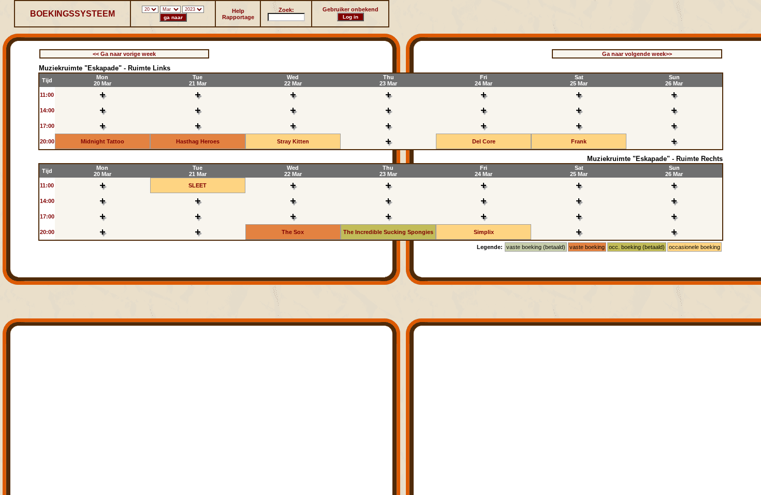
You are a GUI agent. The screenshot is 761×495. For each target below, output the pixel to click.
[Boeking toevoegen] (102, 99)
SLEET (197, 185)
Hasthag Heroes (197, 141)
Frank (579, 141)
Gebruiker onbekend (350, 9)
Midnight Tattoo (102, 141)
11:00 (47, 95)
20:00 (47, 141)
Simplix (484, 232)
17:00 (47, 126)
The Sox (293, 232)
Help (238, 11)
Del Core (483, 141)
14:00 (47, 110)
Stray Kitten (293, 141)
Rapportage (238, 17)
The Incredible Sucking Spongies (388, 232)
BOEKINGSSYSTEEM (72, 13)
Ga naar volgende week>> (637, 54)
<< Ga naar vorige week (124, 54)
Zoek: (286, 10)
